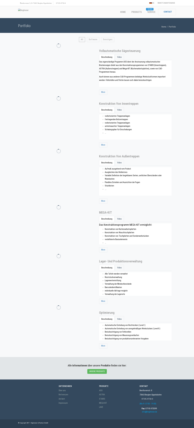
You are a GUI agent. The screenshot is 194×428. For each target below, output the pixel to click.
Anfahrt (62, 399)
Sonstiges (107, 39)
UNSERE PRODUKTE (97, 371)
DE (153, 3)
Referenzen (63, 394)
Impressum (63, 403)
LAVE (101, 407)
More (103, 92)
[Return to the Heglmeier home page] (23, 10)
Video (119, 57)
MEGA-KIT (103, 403)
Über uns (62, 390)
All (82, 39)
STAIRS (102, 399)
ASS (101, 390)
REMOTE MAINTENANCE (166, 3)
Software (93, 39)
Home (163, 27)
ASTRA (102, 394)
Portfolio (172, 27)
